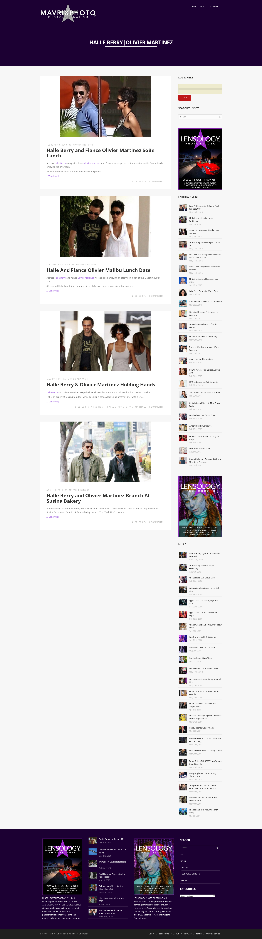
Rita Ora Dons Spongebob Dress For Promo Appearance (205, 717)
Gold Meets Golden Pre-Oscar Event (205, 392)
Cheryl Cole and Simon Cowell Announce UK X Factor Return (202, 787)
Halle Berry (60, 163)
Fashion (98, 407)
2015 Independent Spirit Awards (203, 382)
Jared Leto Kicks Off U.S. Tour (202, 647)
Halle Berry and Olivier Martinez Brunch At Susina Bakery (98, 498)
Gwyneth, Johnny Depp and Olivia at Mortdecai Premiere (205, 460)
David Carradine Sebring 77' (111, 839)
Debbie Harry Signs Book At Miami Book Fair (111, 887)
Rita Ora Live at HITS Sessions (202, 637)
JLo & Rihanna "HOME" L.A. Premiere (205, 301)
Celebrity (140, 181)
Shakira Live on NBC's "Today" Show (205, 750)
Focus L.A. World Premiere (201, 359)
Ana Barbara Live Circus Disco (202, 415)
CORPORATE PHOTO (190, 873)
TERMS (199, 934)
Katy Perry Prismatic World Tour (203, 291)
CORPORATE (164, 934)
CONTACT (215, 6)
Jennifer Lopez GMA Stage (200, 658)
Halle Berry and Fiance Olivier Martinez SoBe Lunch (101, 153)
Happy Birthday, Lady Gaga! (201, 727)
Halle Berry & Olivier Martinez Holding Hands (101, 384)
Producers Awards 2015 (199, 448)
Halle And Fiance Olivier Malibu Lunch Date (99, 270)
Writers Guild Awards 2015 (201, 425)
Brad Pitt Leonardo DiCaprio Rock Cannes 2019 (111, 912)
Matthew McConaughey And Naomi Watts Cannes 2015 (205, 256)
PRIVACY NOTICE (213, 934)
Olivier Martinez (92, 163)
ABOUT (184, 867)
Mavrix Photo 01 (83, 145)
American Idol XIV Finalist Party (203, 336)
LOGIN (193, 6)
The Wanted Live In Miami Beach (203, 668)
